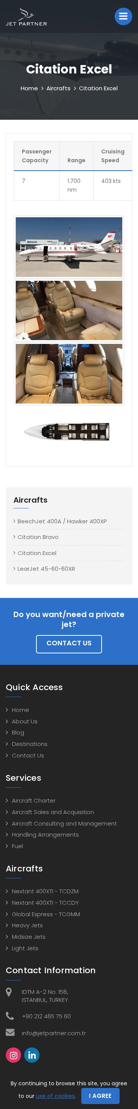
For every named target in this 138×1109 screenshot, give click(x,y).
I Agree (100, 1096)
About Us (25, 721)
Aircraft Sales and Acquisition (53, 812)
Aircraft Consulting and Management (64, 823)
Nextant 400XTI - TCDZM (45, 891)
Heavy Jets (27, 925)
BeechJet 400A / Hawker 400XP (62, 521)
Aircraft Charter (34, 800)
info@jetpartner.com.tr (54, 1033)
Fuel (17, 846)
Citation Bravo (38, 537)
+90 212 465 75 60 (46, 1016)
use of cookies (55, 1096)
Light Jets (25, 948)
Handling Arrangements (45, 835)
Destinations (30, 744)
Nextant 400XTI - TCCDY (45, 903)
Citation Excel (37, 553)
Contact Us (69, 643)
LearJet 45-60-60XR (46, 569)
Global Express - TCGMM (46, 914)
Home (29, 88)
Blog (18, 732)
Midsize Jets (29, 937)
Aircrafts (58, 88)
